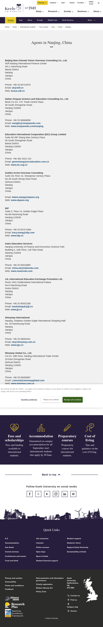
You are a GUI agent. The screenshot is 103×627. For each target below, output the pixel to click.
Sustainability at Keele (76, 552)
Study (15, 27)
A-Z (6, 538)
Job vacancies (42, 538)
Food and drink (11, 561)
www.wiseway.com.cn (22, 383)
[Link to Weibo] (73, 494)
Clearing (41, 3)
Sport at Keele (42, 556)
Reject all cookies (51, 400)
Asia (20, 20)
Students (53, 3)
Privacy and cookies (13, 578)
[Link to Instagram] (56, 494)
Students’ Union (74, 543)
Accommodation (41, 436)
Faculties (80, 3)
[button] (98, 3)
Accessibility (10, 582)
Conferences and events (15, 556)
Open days (40, 552)
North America (67, 20)
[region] (51, 395)
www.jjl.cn (16, 309)
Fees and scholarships (14, 438)
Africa (30, 20)
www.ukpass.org (20, 200)
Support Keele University (77, 547)
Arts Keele (9, 547)
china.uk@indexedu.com (25, 268)
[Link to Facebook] (30, 494)
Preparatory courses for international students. (67, 450)
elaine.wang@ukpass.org (25, 197)
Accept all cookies (72, 400)
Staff (63, 3)
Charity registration (44, 584)
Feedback (9, 589)
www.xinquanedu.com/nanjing (27, 126)
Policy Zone (41, 592)
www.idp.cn (17, 235)
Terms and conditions (14, 586)
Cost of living (90, 438)
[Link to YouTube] (47, 494)
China (60, 27)
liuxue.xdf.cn (18, 91)
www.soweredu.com (22, 271)
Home (7, 27)
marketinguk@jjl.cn (22, 306)
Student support (74, 538)
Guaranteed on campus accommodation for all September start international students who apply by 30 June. (41, 448)
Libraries (40, 543)
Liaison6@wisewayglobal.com (28, 380)
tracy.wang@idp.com (23, 232)
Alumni (71, 3)
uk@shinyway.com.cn (23, 342)
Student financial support (47, 561)
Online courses (42, 547)
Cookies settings (29, 400)
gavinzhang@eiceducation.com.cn (30, 161)
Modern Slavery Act (44, 588)
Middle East (52, 20)
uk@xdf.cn (17, 88)
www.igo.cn (17, 345)
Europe (40, 20)
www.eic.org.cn (19, 165)
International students (28, 27)
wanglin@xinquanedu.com (26, 123)
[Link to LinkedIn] (65, 494)
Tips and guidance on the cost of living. (90, 448)
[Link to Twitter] (38, 494)
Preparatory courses (67, 438)
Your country (43, 27)
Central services (12, 552)
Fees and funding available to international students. (14, 450)
